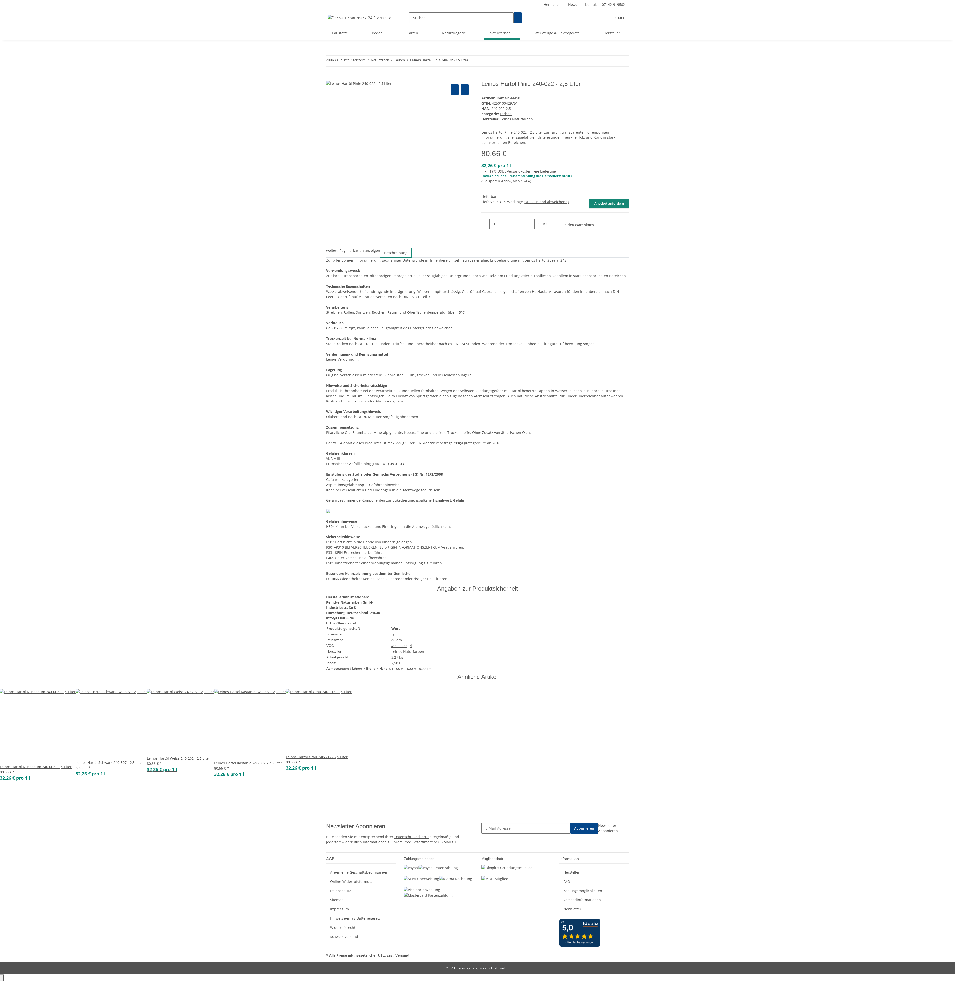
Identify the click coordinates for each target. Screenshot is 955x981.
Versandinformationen (582, 899)
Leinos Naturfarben (407, 651)
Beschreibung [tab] (395, 252)
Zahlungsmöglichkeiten (582, 890)
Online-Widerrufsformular (352, 881)
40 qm (396, 640)
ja (392, 634)
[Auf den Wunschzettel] (465, 89)
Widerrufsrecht (342, 927)
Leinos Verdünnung (342, 359)
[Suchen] (518, 17)
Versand (402, 955)
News (572, 4)
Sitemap (337, 899)
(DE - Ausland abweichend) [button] (546, 201)
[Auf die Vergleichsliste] (455, 89)
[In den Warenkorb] (330, 77)
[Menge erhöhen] (538, 234)
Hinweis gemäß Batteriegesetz (355, 918)
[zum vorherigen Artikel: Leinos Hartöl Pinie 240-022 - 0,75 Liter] (472, 61)
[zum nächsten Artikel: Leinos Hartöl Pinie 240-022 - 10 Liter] (481, 61)
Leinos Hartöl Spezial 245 (545, 260)
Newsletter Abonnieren (608, 828)
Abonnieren (584, 828)
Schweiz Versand (344, 936)
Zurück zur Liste (337, 60)
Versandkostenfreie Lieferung (531, 171)
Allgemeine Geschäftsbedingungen (359, 872)
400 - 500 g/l (401, 645)
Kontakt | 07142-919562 (605, 4)
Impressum (339, 909)
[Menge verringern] (485, 224)
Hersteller (552, 4)
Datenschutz (340, 890)
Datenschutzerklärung (412, 836)
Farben (506, 113)
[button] (598, 17)
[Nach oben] (2, 977)
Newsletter (572, 909)
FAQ (566, 881)
